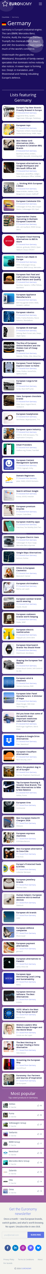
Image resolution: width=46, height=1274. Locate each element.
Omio (11, 1189)
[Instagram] (23, 1248)
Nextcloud (13, 1151)
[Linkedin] (15, 1248)
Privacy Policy (8, 1259)
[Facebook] (8, 1248)
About (40, 1259)
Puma (11, 1113)
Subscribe (36, 1235)
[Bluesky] (38, 1248)
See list (13, 1107)
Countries (5, 17)
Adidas (12, 1104)
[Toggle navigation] (40, 3)
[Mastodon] (31, 1248)
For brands (7, 1263)
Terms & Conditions (26, 1259)
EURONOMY (26, 1268)
